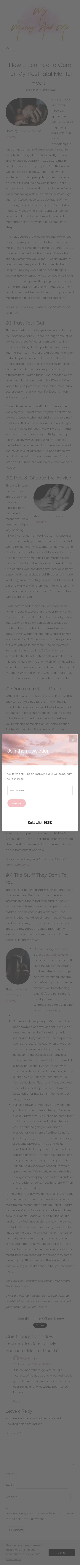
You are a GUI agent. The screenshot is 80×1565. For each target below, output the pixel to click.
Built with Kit (40, 822)
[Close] (73, 738)
